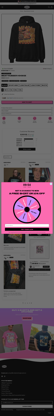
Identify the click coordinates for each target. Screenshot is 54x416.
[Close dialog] (51, 184)
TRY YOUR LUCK (27, 229)
